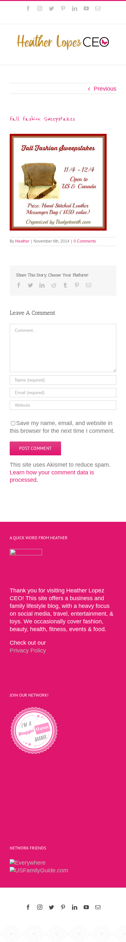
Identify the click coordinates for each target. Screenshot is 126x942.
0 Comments (85, 241)
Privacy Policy (28, 650)
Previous (105, 88)
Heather (22, 241)
